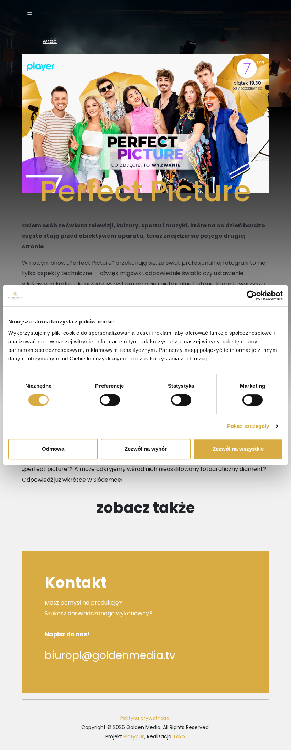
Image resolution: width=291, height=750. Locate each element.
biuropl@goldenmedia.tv (110, 655)
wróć (50, 41)
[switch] (110, 400)
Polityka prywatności (145, 718)
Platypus (133, 736)
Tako (179, 736)
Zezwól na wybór (146, 449)
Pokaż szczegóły (248, 426)
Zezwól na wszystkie (238, 449)
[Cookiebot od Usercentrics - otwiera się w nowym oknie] (252, 295)
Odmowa (53, 449)
